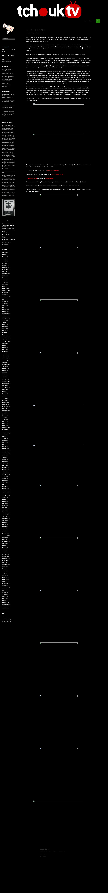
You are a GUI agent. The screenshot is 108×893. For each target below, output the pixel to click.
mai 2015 (4, 503)
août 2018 (4, 434)
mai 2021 (4, 372)
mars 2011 (4, 598)
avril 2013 (4, 551)
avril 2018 (4, 442)
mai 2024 (4, 303)
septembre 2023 (5, 318)
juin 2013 (4, 547)
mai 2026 (4, 258)
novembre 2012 (5, 560)
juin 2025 (4, 279)
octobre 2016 (5, 473)
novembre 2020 (5, 383)
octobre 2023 (5, 317)
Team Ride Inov (49, 178)
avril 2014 (4, 528)
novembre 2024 (5, 292)
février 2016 (5, 486)
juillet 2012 (4, 568)
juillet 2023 (4, 322)
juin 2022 (4, 347)
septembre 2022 (5, 341)
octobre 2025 (5, 271)
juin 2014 (4, 524)
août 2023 (4, 320)
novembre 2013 (5, 537)
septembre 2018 (5, 433)
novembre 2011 (5, 583)
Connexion (4, 616)
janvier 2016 (5, 488)
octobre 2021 (5, 362)
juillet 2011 (4, 590)
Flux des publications (6, 618)
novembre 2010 (5, 606)
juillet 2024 (4, 299)
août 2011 (4, 589)
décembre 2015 (5, 490)
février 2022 (5, 355)
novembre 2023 (5, 315)
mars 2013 (4, 552)
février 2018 (5, 446)
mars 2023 (4, 330)
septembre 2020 (5, 387)
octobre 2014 (5, 516)
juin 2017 (4, 459)
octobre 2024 (5, 294)
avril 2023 (4, 328)
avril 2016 (4, 482)
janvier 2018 (5, 448)
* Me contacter (5, 46)
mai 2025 (4, 280)
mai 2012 (4, 571)
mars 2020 (4, 398)
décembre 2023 (5, 313)
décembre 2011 (5, 581)
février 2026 (5, 263)
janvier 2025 (5, 288)
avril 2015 (4, 505)
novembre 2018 (5, 429)
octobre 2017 (5, 452)
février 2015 (5, 509)
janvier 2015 (5, 511)
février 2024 (5, 309)
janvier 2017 (5, 469)
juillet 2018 (4, 436)
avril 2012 (4, 573)
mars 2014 (4, 530)
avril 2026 (4, 259)
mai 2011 (4, 594)
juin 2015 (4, 501)
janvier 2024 (5, 311)
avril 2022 (4, 351)
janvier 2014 (5, 533)
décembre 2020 (5, 381)
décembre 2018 (5, 427)
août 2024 (4, 298)
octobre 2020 (5, 385)
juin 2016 (4, 478)
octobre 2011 (5, 585)
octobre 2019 (5, 408)
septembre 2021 (5, 364)
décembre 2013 (5, 535)
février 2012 (5, 577)
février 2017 (5, 467)
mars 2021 (4, 376)
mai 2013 (4, 549)
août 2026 (4, 252)
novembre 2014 (5, 514)
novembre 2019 (5, 406)
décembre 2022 (5, 336)
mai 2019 (4, 417)
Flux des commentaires (7, 619)
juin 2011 (4, 592)
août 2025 (4, 275)
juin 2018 (4, 438)
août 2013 (4, 543)
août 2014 (4, 520)
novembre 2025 (5, 269)
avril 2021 (4, 374)
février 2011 (5, 600)
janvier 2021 (5, 379)
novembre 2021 (5, 360)
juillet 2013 (4, 545)
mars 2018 (4, 444)
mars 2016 (4, 484)
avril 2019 (4, 419)
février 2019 (5, 423)
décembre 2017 (5, 450)
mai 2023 (4, 326)
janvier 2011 (5, 602)
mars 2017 (4, 465)
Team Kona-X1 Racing (53, 170)
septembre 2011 (5, 587)
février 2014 (5, 531)
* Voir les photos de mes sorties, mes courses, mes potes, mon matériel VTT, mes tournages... (8, 55)
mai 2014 (4, 526)
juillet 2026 (4, 254)
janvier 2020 (5, 402)
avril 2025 (4, 282)
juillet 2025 (4, 277)
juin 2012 (4, 570)
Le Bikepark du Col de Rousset (8, 239)
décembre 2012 (5, 558)
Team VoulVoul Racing (57, 174)
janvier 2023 (5, 334)
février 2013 (5, 554)
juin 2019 (4, 415)
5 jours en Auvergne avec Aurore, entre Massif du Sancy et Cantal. (8, 230)
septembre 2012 (5, 564)
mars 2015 (4, 507)
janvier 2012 (5, 579)
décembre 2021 (5, 358)
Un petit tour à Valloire (7, 242)
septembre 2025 (5, 273)
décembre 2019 (5, 404)
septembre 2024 (5, 296)
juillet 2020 (4, 391)
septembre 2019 (5, 410)
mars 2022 (4, 353)
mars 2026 (4, 261)
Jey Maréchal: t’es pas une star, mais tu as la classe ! (52, 850)
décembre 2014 (5, 512)
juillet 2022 (4, 345)
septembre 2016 (5, 474)
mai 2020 (4, 395)
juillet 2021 (4, 368)
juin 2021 (4, 370)
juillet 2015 (4, 499)
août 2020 (4, 389)
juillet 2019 (4, 414)
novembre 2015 (5, 492)
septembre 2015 (5, 495)
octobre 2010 (5, 608)
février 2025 (5, 286)
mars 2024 (4, 307)
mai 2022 (4, 349)
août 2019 (4, 412)
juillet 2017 (4, 457)
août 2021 (4, 366)
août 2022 (4, 343)
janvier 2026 (5, 265)
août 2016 (4, 476)
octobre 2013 (5, 539)
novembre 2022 (5, 337)
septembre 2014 (5, 518)
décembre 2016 (5, 471)
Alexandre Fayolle (32, 178)
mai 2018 (4, 440)
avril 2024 (4, 305)
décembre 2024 (5, 290)
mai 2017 (4, 461)
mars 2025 (4, 284)
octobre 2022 (5, 339)
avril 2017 (4, 463)
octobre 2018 (5, 431)
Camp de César (44, 855)
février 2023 (5, 332)
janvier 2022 (5, 357)
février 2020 (5, 400)
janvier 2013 (5, 556)
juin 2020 (4, 393)
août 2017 (4, 455)
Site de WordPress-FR (6, 621)
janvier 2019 (5, 425)
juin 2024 (4, 301)
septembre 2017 (5, 454)
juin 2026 (4, 256)
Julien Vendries (40, 33)
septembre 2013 (5, 541)
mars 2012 (4, 575)
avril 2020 (4, 396)
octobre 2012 (5, 562)
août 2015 (4, 497)
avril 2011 (4, 596)
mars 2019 (4, 421)
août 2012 (4, 566)
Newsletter (92, 20)
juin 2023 (4, 324)
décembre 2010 (5, 604)
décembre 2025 (5, 267)
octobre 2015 (5, 493)
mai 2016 (4, 480)
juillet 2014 (4, 522)
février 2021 (5, 377)
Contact (85, 20)
